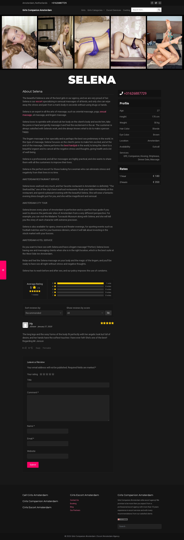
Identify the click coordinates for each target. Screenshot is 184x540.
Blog (72, 507)
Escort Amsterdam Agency (108, 536)
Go (108, 313)
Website (31, 451)
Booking (73, 504)
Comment (33, 392)
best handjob (70, 145)
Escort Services (114, 10)
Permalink (47, 348)
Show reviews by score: (78, 308)
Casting (126, 10)
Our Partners (75, 510)
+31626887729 (59, 3)
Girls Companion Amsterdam (37, 10)
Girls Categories (95, 10)
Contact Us (74, 500)
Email (30, 438)
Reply (38, 348)
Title (29, 380)
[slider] (46, 374)
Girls (83, 10)
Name (31, 426)
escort (39, 101)
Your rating (32, 374)
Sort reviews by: (33, 308)
